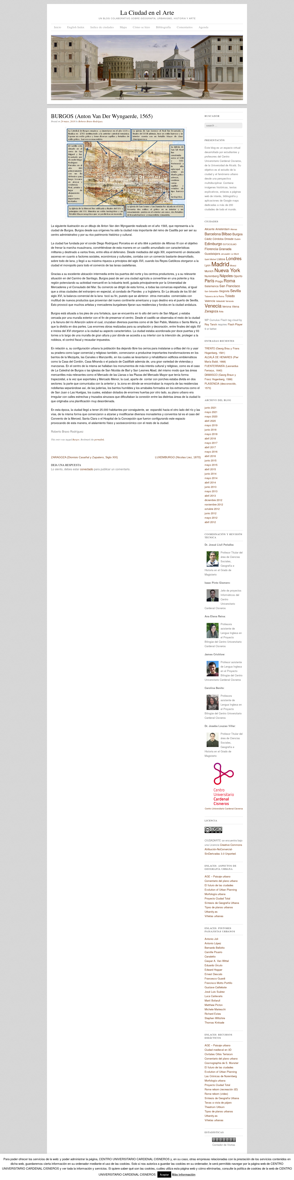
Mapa (123, 27)
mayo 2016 (211, 451)
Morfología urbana (215, 894)
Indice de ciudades (102, 27)
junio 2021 (210, 407)
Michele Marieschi (215, 1009)
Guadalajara (212, 254)
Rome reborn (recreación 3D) (221, 1089)
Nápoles (226, 275)
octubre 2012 (212, 509)
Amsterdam (222, 229)
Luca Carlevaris (214, 996)
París (209, 280)
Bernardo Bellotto (215, 947)
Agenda (203, 27)
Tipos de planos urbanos (219, 907)
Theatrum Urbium (215, 1107)
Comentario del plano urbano (221, 881)
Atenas (233, 229)
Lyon (208, 265)
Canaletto (210, 956)
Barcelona (213, 233)
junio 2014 (210, 473)
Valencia (210, 301)
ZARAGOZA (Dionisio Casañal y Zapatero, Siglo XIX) (84, 457)
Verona (226, 306)
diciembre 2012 (213, 500)
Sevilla (235, 290)
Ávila (221, 311)
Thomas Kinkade (214, 1022)
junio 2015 (210, 460)
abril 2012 (210, 522)
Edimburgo (213, 243)
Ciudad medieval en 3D (218, 1050)
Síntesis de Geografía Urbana (222, 903)
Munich (209, 271)
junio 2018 (210, 429)
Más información (183, 1174)
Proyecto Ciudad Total (217, 898)
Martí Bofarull (212, 1000)
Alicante (210, 229)
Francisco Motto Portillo (218, 983)
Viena (235, 306)
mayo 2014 (211, 478)
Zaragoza (211, 311)
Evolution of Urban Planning (221, 889)
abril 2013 (210, 495)
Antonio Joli (211, 939)
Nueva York (227, 270)
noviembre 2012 (214, 504)
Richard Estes (213, 1014)
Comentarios (185, 27)
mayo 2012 (211, 517)
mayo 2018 (211, 434)
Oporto (238, 276)
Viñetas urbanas (214, 916)
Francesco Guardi (215, 978)
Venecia (213, 305)
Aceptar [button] (164, 1174)
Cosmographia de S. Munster (221, 1063)
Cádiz (208, 239)
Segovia (224, 291)
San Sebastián (211, 291)
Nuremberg (212, 276)
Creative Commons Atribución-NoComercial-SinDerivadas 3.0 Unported (223, 849)
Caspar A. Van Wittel (217, 961)
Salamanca (212, 286)
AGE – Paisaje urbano (217, 876)
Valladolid (220, 301)
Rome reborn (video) (216, 1094)
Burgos (75, 439)
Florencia (211, 248)
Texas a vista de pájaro (218, 1102)
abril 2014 (210, 482)
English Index (75, 27)
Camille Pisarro (213, 952)
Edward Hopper (213, 969)
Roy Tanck (211, 324)
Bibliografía (163, 27)
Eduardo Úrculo (213, 965)
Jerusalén (225, 253)
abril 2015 (210, 469)
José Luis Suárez (215, 992)
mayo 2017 (211, 443)
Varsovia (230, 301)
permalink (99, 439)
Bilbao (227, 233)
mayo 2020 (211, 416)
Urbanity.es (211, 911)
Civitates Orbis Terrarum (219, 1054)
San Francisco (229, 285)
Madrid (220, 264)
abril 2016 (210, 456)
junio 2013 (210, 487)
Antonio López (213, 943)
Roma (229, 280)
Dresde (229, 239)
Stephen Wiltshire (215, 1018)
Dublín (237, 239)
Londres (234, 258)
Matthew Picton (214, 1005)
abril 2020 (210, 421)
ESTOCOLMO (229, 244)
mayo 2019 (211, 425)
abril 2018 (210, 438)
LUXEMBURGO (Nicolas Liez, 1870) (178, 457)
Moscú (233, 265)
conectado (86, 469)
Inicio (57, 27)
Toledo (230, 295)
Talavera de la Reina (214, 296)
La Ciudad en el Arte (147, 12)
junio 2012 (210, 513)
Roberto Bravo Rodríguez (90, 121)
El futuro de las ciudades (219, 885)
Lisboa (221, 259)
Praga (219, 281)
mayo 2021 (211, 412)
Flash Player (235, 324)
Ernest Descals (213, 974)
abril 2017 (210, 447)
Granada (225, 248)
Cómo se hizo (141, 27)
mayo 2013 (211, 491)
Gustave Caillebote (216, 987)
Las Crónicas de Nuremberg (221, 1076)
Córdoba (218, 239)
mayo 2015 (211, 465)
